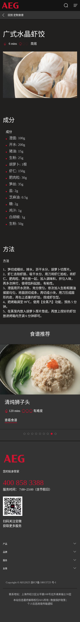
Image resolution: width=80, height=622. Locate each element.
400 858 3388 (23, 483)
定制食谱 (15, 15)
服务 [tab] (5, 560)
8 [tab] (55, 434)
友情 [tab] (5, 568)
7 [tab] (52, 434)
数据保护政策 (58, 600)
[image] (40, 369)
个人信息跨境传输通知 (40, 603)
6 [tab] (48, 434)
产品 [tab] (5, 544)
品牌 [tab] (5, 552)
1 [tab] (28, 434)
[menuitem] (11, 6)
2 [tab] (32, 434)
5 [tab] (44, 434)
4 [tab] (40, 434)
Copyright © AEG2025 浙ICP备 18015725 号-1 (31, 582)
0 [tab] (24, 434)
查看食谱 (11, 420)
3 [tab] (36, 434)
